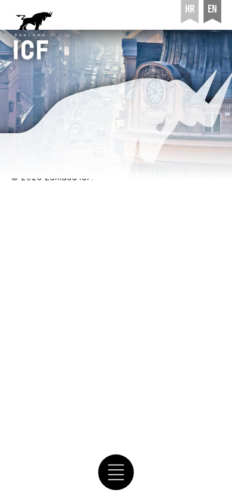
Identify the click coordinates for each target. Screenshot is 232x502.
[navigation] (116, 472)
